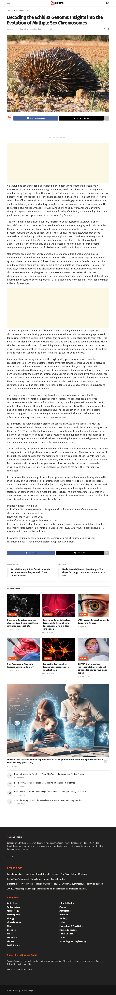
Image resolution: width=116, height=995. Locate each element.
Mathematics (65, 911)
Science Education (68, 930)
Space (62, 937)
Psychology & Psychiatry (71, 926)
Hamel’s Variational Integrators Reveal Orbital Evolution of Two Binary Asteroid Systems (47, 874)
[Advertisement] (58, 129)
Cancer (10, 934)
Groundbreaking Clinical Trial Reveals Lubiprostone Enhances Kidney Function (48, 800)
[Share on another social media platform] (106, 118)
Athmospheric (13, 915)
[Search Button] (107, 3)
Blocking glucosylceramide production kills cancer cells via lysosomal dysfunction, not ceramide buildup (55, 884)
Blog (9, 926)
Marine (62, 907)
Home (9, 10)
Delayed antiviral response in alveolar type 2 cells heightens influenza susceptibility (22, 623)
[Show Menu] (8, 3)
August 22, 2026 (13, 630)
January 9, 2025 (13, 29)
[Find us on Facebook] (7, 857)
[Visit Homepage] (58, 3)
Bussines (11, 930)
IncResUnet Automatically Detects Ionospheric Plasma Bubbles (36, 879)
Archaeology (13, 911)
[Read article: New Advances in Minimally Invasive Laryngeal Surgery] (23, 649)
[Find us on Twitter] (12, 857)
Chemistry (12, 937)
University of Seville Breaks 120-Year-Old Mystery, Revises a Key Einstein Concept (49, 774)
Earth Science (13, 945)
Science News (19, 10)
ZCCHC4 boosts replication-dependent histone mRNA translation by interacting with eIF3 (47, 889)
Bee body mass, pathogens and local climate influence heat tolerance (44, 783)
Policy (62, 922)
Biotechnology (14, 922)
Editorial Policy (66, 903)
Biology (29, 10)
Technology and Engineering (72, 941)
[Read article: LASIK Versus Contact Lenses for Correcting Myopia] (94, 605)
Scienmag (16, 991)
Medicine (63, 915)
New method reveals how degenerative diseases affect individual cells (56, 667)
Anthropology (13, 907)
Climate (10, 941)
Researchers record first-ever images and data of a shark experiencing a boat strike (50, 791)
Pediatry (63, 918)
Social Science (66, 934)
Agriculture (12, 903)
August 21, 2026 (13, 671)
